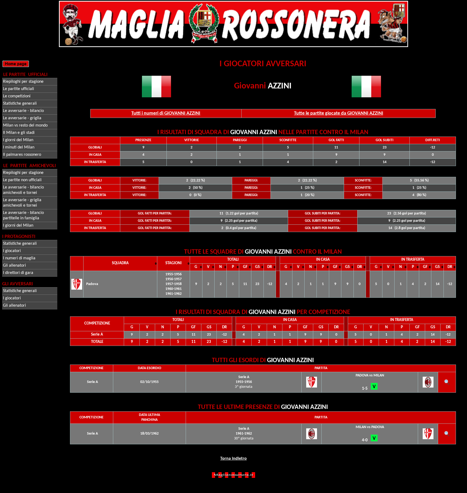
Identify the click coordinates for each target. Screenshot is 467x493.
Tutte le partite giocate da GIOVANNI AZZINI (338, 113)
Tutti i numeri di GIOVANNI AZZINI (165, 113)
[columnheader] (120, 263)
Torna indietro (233, 458)
